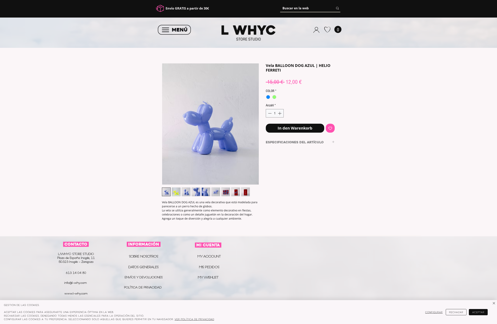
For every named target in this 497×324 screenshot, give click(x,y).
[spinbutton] (274, 113)
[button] (337, 29)
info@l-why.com (75, 283)
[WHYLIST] (327, 29)
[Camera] (316, 29)
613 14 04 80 (76, 273)
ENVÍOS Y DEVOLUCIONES (144, 277)
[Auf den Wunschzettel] (330, 128)
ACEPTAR (478, 312)
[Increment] (280, 113)
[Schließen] (494, 303)
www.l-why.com (76, 293)
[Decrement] (269, 113)
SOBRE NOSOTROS (143, 256)
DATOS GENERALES (143, 267)
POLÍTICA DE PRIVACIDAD (143, 287)
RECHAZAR (456, 312)
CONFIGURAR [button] (434, 312)
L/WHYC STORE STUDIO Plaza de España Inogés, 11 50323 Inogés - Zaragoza (76, 258)
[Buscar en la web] (337, 8)
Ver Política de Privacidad (194, 319)
